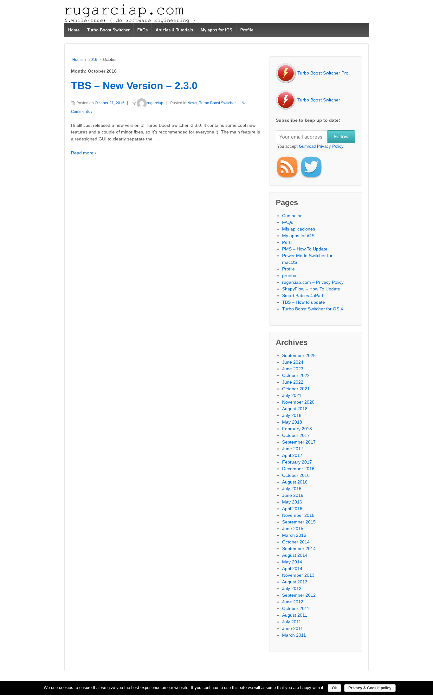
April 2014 (292, 568)
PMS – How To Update (304, 248)
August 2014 (294, 555)
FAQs (142, 30)
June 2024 (292, 362)
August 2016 (294, 481)
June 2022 (292, 382)
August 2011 (294, 615)
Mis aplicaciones (298, 228)
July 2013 (291, 588)
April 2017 (292, 455)
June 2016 (292, 495)
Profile (246, 30)
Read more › (83, 152)
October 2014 (296, 541)
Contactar (292, 215)
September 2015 (299, 521)
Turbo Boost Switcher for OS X (312, 308)
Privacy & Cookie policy (369, 688)
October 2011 (295, 608)
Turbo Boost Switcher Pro (322, 72)
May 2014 (292, 561)
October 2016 (296, 475)
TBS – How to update (303, 302)
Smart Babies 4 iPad (302, 295)
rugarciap (155, 103)
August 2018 (294, 408)
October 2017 (296, 435)
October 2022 (296, 375)
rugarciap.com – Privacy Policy (313, 282)
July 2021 (291, 395)
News (192, 103)
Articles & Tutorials (174, 30)
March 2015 (294, 535)
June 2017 (292, 448)
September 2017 (299, 442)
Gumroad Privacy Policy (321, 146)
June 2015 (292, 528)
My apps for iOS (216, 30)
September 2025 (299, 355)
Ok (334, 688)
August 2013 (294, 581)
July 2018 (291, 415)
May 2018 (292, 422)
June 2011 (292, 628)
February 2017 (297, 461)
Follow (341, 136)
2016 (92, 59)
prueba (289, 275)
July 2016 (291, 488)
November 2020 (298, 402)
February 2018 (297, 428)
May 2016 (292, 501)
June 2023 (292, 368)
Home (74, 30)
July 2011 (291, 621)
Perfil (287, 242)
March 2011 (294, 635)
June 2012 (292, 601)
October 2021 (296, 388)
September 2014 (299, 548)
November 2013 (298, 575)
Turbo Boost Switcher (108, 30)
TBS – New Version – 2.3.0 (134, 85)
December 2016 (298, 468)
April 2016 (292, 508)
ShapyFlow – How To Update (311, 288)
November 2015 (298, 515)
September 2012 (299, 595)
